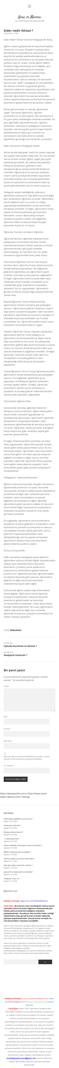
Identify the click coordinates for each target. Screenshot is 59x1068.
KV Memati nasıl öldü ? (12, 825)
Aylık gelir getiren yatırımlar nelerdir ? (18, 865)
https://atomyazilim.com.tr (13, 793)
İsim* (6, 717)
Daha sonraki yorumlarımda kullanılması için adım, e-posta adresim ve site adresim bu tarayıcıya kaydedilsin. (26, 757)
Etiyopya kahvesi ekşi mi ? (13, 832)
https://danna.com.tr (10, 796)
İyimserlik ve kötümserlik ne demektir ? (18, 872)
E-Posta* (7, 729)
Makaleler (16, 630)
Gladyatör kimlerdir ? (15, 655)
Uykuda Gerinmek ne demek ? (20, 646)
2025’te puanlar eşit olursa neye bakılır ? (19, 858)
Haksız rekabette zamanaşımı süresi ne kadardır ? (23, 845)
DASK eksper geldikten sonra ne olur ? (18, 819)
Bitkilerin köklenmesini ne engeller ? (17, 852)
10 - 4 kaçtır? (9, 765)
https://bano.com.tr (37, 793)
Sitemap (25, 796)
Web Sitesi (8, 741)
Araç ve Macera (29, 17)
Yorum (6, 686)
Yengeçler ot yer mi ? (12, 878)
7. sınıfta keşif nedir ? (12, 839)
